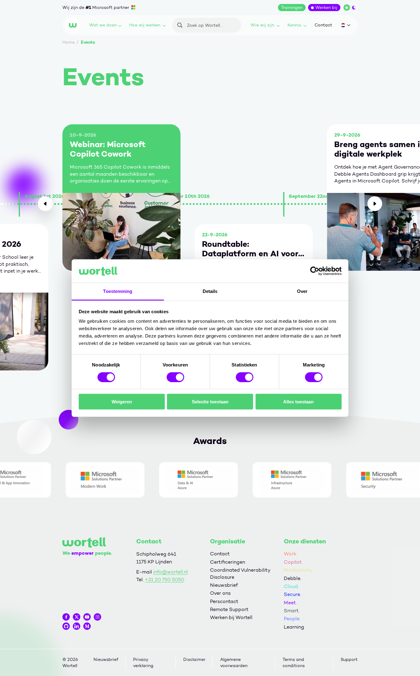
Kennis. (294, 25)
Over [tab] (302, 291)
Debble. (292, 578)
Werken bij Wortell (231, 617)
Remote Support (229, 609)
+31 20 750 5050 (164, 579)
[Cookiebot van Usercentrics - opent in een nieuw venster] (315, 271)
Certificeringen (227, 562)
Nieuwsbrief (224, 585)
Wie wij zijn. (263, 25)
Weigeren (122, 401)
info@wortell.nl (170, 572)
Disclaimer (194, 659)
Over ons (220, 593)
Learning (294, 627)
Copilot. (293, 562)
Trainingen (292, 7)
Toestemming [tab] (117, 291)
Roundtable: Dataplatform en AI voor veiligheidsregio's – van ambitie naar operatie (250, 248)
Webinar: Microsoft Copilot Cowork (107, 149)
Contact (323, 25)
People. (292, 619)
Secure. (292, 594)
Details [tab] (210, 291)
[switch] (175, 377)
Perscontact (224, 601)
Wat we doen (103, 25)
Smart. (291, 611)
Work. (290, 554)
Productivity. (299, 570)
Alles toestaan (298, 401)
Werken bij (326, 7)
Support (349, 659)
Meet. (290, 603)
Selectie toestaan (210, 401)
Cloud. (291, 586)
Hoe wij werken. (145, 25)
